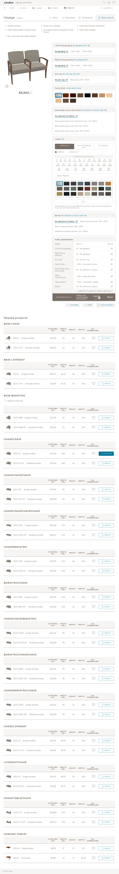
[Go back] (5, 8)
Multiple (55, 8)
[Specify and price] (9, 2)
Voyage (39, 8)
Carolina (23, 8)
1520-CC (71, 8)
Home (12, 8)
